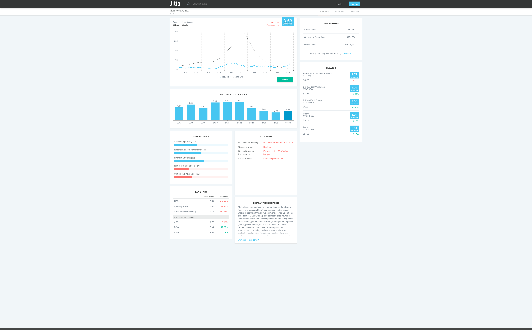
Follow (285, 79)
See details (347, 53)
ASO (176, 222)
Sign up (354, 4)
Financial (355, 11)
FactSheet (339, 11)
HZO (176, 201)
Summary (324, 11)
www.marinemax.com (247, 239)
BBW (176, 227)
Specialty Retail (181, 206)
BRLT (176, 232)
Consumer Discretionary (185, 211)
